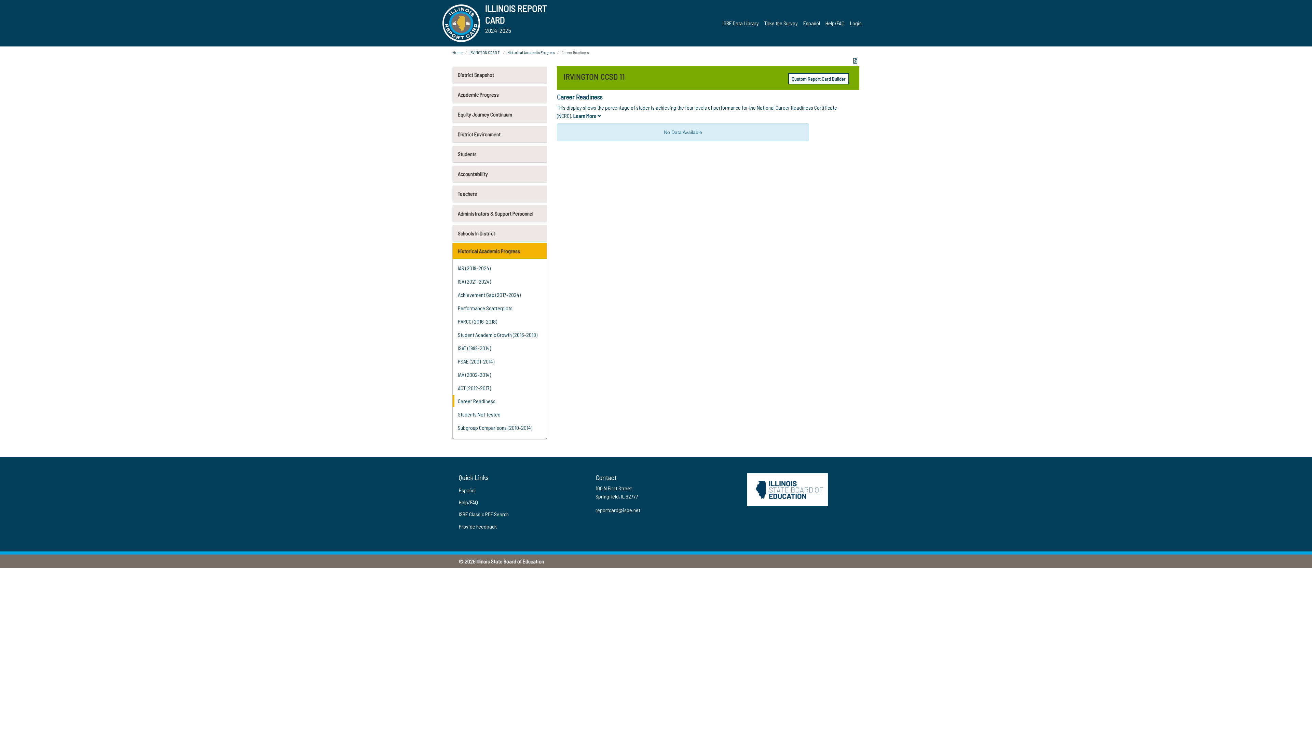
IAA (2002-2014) (474, 374)
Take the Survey (781, 23)
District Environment (479, 134)
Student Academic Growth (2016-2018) (497, 334)
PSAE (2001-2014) (476, 361)
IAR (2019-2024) (474, 268)
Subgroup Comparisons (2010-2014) (495, 427)
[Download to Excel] (855, 60)
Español (811, 23)
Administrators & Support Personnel (495, 213)
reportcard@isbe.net (618, 510)
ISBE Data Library (741, 23)
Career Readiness (476, 401)
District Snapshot (476, 74)
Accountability (473, 173)
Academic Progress (478, 94)
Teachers (467, 193)
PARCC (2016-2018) (477, 321)
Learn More (585, 115)
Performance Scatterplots (485, 308)
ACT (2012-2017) (474, 388)
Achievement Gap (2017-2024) (489, 294)
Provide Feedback (478, 526)
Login (856, 23)
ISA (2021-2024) (474, 281)
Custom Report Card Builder (819, 79)
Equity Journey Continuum (485, 114)
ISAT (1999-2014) (474, 348)
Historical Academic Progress (489, 251)
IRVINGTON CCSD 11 (485, 52)
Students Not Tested (479, 414)
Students (467, 154)
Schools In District (476, 233)
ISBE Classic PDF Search (484, 514)
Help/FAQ (835, 23)
